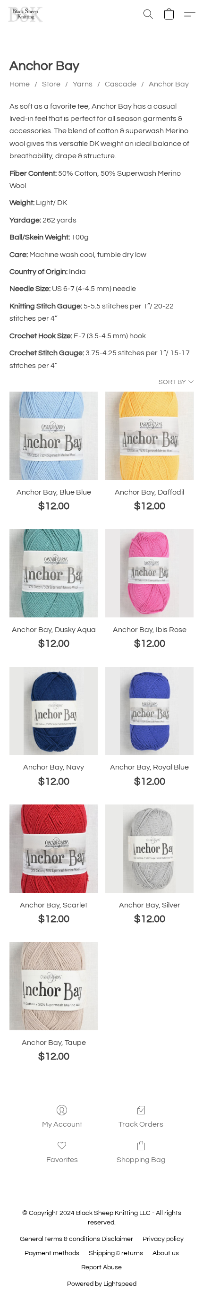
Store (51, 84)
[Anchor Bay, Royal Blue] (149, 711)
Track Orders (140, 1124)
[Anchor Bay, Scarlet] (53, 848)
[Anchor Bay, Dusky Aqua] (53, 573)
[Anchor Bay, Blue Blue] (53, 436)
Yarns (83, 84)
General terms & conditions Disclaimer (76, 1239)
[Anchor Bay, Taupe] (53, 986)
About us (165, 1253)
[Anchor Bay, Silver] (149, 848)
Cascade (120, 84)
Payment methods (52, 1253)
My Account (62, 1124)
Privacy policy (163, 1239)
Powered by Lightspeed (101, 1284)
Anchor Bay (169, 84)
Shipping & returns (116, 1253)
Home (19, 84)
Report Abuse (101, 1267)
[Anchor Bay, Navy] (53, 711)
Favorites (62, 1160)
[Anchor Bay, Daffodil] (149, 436)
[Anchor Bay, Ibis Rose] (149, 573)
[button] (26, 14)
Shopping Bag (141, 1160)
